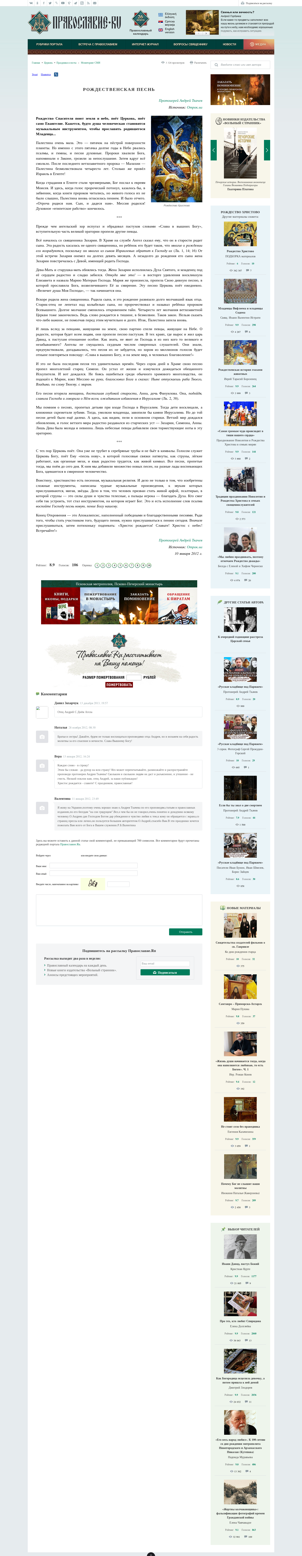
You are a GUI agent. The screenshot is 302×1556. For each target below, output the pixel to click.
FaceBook (55, 855)
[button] (198, 33)
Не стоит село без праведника (240, 1126)
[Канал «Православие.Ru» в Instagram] (82, 3)
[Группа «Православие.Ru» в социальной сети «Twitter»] (50, 3)
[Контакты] (95, 3)
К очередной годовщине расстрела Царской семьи (240, 639)
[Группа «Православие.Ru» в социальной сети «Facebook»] (44, 3)
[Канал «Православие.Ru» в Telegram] (76, 3)
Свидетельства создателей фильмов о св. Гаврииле (240, 944)
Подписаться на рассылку (259, 3)
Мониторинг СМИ (90, 62)
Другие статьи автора (244, 602)
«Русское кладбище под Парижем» (240, 686)
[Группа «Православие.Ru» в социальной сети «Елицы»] (69, 3)
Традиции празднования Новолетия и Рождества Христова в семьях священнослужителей (240, 500)
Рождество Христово (240, 212)
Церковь (48, 62)
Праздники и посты (66, 62)
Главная (36, 62)
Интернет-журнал (145, 44)
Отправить (185, 932)
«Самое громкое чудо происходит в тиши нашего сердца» (240, 433)
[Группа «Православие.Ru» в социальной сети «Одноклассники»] (37, 3)
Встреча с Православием (97, 44)
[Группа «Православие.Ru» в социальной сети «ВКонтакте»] (31, 3)
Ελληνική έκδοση (170, 15)
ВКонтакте (62, 855)
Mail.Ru (77, 855)
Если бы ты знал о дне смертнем (240, 805)
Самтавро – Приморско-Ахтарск (240, 1004)
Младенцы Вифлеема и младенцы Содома (240, 310)
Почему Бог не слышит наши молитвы (240, 1186)
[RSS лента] (88, 3)
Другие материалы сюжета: (240, 216)
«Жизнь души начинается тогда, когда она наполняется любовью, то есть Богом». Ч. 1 (240, 1065)
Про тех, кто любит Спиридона (240, 1321)
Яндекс (70, 855)
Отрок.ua (194, 107)
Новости (229, 44)
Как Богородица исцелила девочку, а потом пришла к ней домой (240, 1380)
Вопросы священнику (190, 44)
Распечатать (200, 62)
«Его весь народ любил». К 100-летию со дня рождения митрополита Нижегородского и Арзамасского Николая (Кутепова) (240, 1445)
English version (169, 30)
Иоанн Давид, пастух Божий (240, 1264)
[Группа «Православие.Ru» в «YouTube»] (63, 3)
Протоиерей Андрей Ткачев (180, 100)
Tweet (35, 74)
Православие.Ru (70, 844)
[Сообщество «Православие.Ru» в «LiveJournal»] (56, 3)
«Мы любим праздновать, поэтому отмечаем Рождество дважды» (240, 559)
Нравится (46, 74)
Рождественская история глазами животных (240, 371)
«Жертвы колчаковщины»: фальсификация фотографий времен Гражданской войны (240, 1513)
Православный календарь (141, 32)
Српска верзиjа (170, 23)
